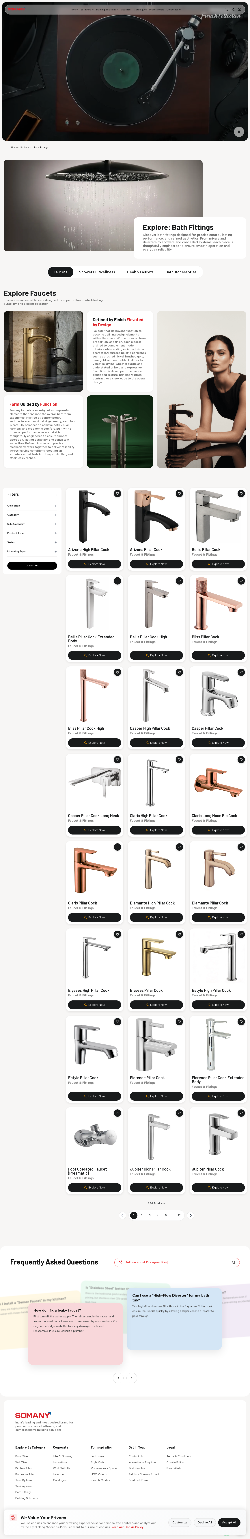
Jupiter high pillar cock (150, 1169)
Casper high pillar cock (150, 728)
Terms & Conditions (179, 1456)
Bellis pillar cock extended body (91, 638)
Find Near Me (137, 1468)
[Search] (234, 1262)
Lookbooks (97, 1456)
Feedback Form (138, 1480)
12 (179, 1215)
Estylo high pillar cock (211, 990)
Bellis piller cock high (148, 636)
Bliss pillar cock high (86, 728)
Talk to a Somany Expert (144, 1474)
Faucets (60, 272)
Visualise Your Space (104, 1468)
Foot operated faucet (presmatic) (87, 1171)
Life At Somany (62, 1456)
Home (14, 147)
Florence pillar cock (147, 1077)
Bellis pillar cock (206, 549)
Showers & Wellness (97, 272)
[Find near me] (233, 9)
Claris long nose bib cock (214, 815)
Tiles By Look (23, 1480)
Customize (179, 1522)
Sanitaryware (23, 1486)
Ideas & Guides (100, 1480)
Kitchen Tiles (23, 1468)
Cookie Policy (175, 1462)
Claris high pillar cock (148, 815)
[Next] (131, 1378)
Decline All (205, 1522)
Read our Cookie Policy (127, 1527)
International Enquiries (142, 1462)
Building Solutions (26, 1498)
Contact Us (136, 1456)
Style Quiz (97, 1462)
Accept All (229, 1522)
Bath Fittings (23, 1492)
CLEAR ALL (32, 565)
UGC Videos (99, 1474)
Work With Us (61, 1468)
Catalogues (60, 1480)
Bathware (25, 147)
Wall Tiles (21, 1462)
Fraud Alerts (174, 1468)
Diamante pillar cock (210, 902)
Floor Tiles (21, 1456)
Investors (58, 1474)
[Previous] (118, 1378)
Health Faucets (140, 272)
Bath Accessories (181, 272)
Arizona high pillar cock (88, 549)
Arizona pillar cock (146, 549)
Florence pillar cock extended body (218, 1079)
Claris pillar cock (82, 902)
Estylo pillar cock (83, 1077)
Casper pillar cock (207, 728)
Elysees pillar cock (146, 990)
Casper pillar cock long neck (93, 815)
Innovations (60, 1462)
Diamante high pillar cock (152, 902)
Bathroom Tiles (25, 1474)
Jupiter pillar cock (208, 1169)
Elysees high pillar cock (88, 990)
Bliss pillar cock (205, 636)
